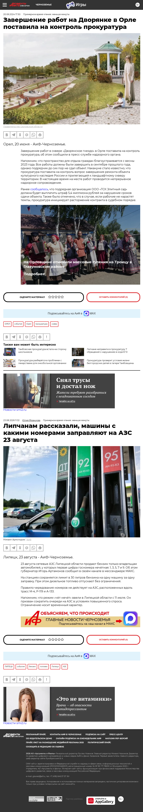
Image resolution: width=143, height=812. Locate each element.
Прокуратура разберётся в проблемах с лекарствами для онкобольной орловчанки (42, 361)
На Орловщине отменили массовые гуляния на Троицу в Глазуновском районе (78, 264)
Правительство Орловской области (23, 126)
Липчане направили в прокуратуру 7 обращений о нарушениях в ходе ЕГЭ (107, 350)
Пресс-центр (116, 734)
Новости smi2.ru (15, 409)
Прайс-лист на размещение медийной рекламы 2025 (55, 742)
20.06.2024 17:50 (11, 14)
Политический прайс (99, 742)
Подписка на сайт (95, 734)
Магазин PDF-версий (116, 738)
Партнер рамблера (74, 799)
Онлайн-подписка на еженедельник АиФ (78, 738)
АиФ (29, 539)
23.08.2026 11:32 (11, 420)
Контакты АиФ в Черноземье (65, 734)
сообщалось (39, 189)
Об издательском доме (39, 738)
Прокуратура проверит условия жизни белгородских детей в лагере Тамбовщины (110, 361)
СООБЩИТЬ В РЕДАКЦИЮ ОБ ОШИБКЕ (45, 747)
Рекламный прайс (36, 734)
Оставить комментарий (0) (113, 297)
